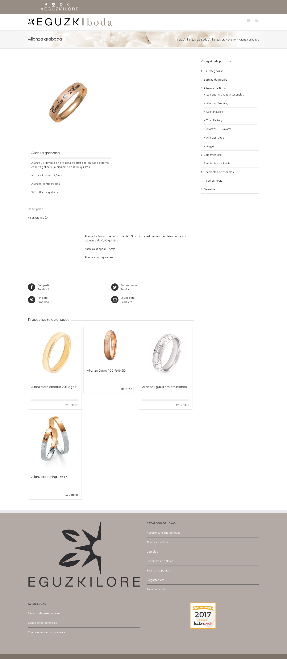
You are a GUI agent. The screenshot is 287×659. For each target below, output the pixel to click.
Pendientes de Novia (217, 163)
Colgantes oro (213, 154)
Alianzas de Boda (196, 39)
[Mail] (68, 5)
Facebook (43, 287)
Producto (129, 287)
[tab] (48, 209)
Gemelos (209, 189)
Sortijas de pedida (215, 79)
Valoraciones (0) (38, 217)
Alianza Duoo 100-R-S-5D (106, 370)
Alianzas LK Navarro (223, 39)
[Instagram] (53, 5)
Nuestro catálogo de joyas (163, 532)
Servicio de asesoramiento (45, 613)
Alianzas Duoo (215, 137)
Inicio (179, 39)
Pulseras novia (213, 180)
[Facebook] (46, 5)
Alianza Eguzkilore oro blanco (164, 387)
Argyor (210, 146)
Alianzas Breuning (217, 103)
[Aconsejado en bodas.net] (203, 604)
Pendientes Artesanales (219, 172)
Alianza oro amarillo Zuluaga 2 (54, 387)
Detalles (73, 404)
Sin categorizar (213, 71)
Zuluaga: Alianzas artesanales (225, 94)
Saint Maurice (214, 111)
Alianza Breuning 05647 (49, 476)
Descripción (35, 209)
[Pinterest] (61, 5)
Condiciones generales (42, 622)
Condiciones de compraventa (46, 632)
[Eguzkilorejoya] (59, 9)
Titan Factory (214, 120)
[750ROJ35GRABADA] (69, 101)
